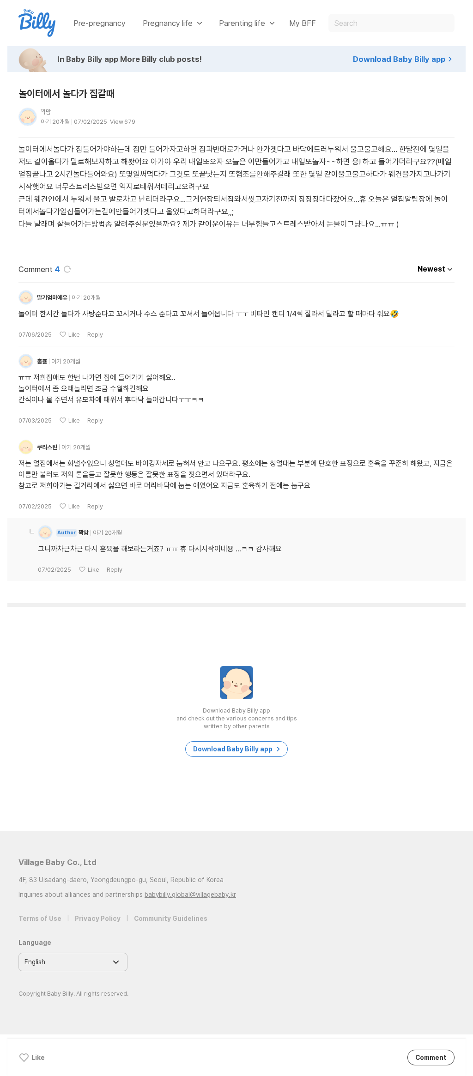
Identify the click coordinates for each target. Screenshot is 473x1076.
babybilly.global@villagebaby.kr (190, 894)
